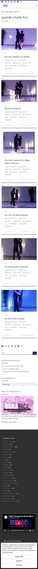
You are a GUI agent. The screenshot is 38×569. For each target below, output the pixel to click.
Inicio (2, 11)
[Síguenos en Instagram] (15, 2)
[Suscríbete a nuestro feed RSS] (21, 2)
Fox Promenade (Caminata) (16, 267)
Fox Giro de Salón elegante (16, 215)
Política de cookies (7, 552)
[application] (19, 523)
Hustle (5, 462)
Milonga (6, 472)
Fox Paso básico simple (14, 318)
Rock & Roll (7, 478)
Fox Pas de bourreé (12, 108)
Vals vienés (7, 498)
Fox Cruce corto (5, 368)
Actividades (7, 441)
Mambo (5, 467)
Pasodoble (7, 475)
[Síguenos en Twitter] (11, 2)
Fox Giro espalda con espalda (17, 57)
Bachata (6, 444)
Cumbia (5, 457)
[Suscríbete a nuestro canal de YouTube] (2, 2)
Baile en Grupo (8, 447)
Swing (5, 491)
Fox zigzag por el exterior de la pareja (10, 371)
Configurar (19, 565)
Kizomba (6, 465)
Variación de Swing (10, 501)
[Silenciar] (30, 531)
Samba (5, 485)
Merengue (6, 470)
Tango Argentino (9, 493)
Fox (4, 460)
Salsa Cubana (8, 480)
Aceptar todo (19, 556)
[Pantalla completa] (33, 531)
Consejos (6, 454)
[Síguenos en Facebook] (8, 2)
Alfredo (7, 283)
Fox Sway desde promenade (8, 366)
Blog (7, 11)
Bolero (5, 449)
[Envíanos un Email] (18, 2)
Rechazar (19, 561)
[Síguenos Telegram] (6, 2)
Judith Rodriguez (10, 73)
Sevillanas (7, 488)
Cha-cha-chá (7, 452)
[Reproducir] (5, 531)
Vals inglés (7, 496)
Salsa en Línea (8, 483)
